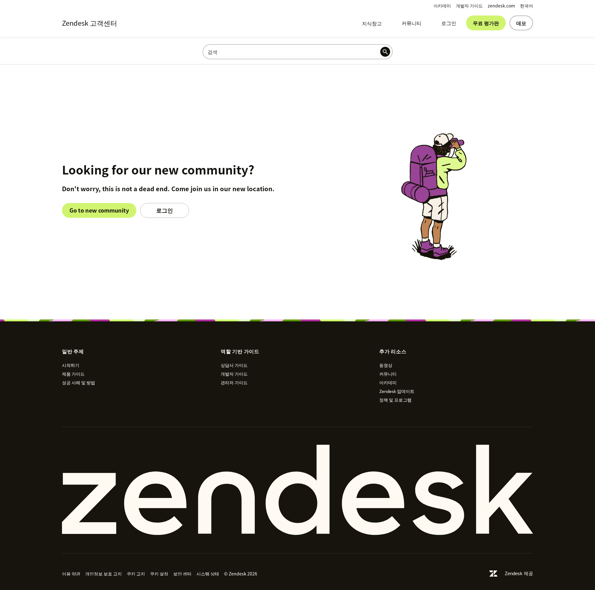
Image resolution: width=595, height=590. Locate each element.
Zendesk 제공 (519, 573)
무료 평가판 (486, 23)
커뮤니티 (411, 23)
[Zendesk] (297, 489)
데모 (521, 23)
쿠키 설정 (159, 573)
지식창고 (372, 23)
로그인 (448, 23)
